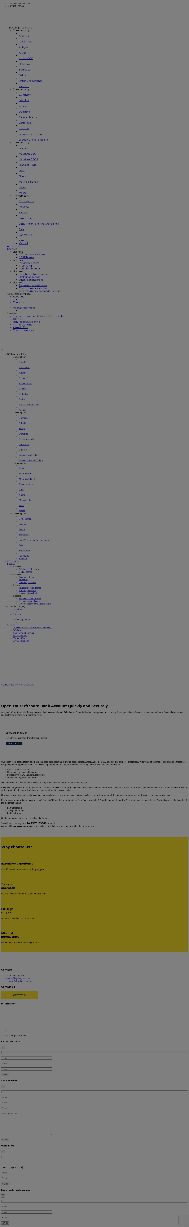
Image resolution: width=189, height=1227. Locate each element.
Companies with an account (17, 684)
